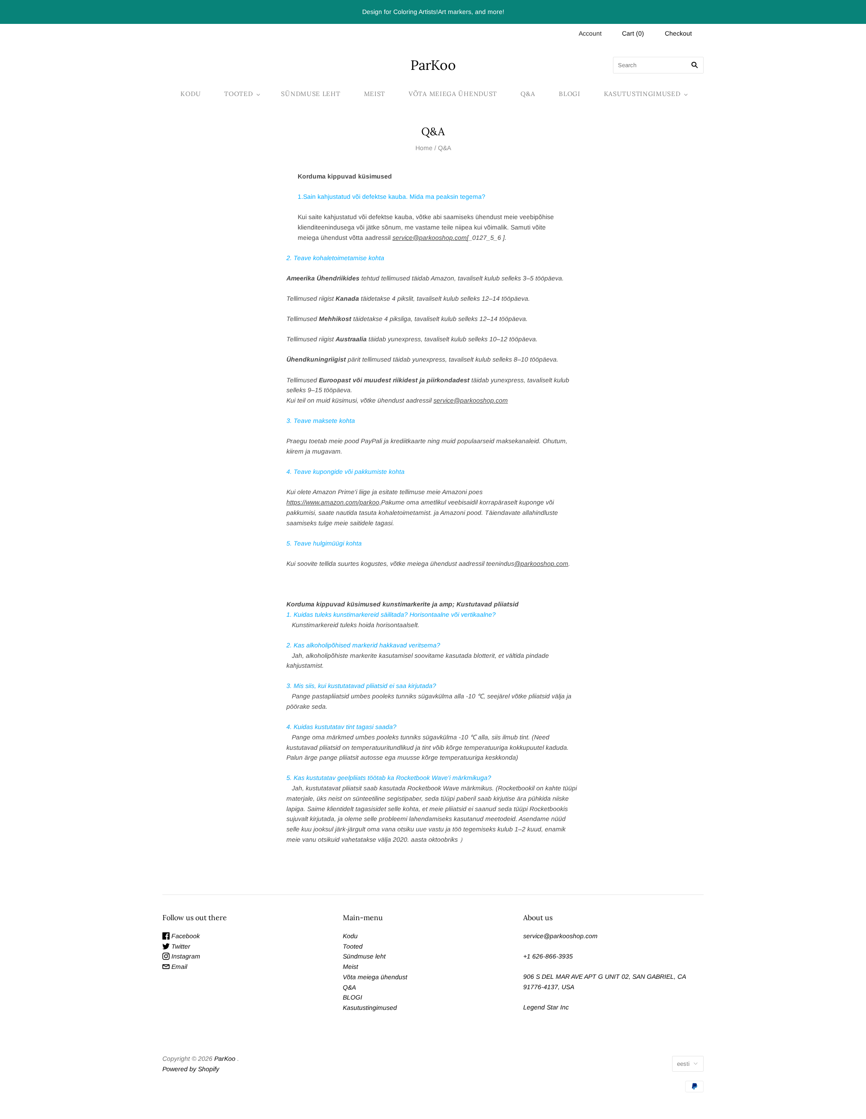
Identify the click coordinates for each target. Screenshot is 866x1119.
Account (590, 33)
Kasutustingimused (642, 94)
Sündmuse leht (310, 94)
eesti (683, 1063)
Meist (375, 94)
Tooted (238, 94)
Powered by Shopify (190, 1069)
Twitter (180, 946)
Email (178, 966)
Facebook (185, 936)
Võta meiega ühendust (453, 94)
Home (424, 147)
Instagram (185, 956)
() (633, 33)
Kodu (190, 94)
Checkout (678, 33)
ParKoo (224, 1058)
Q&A (528, 94)
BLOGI (569, 94)
